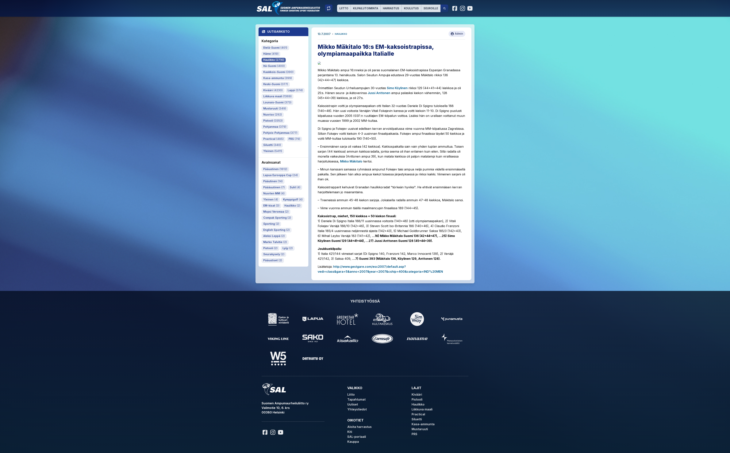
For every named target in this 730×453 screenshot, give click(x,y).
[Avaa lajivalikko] (328, 8)
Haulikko (341, 33)
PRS (414, 434)
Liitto (343, 8)
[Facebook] (455, 8)
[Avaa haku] (444, 8)
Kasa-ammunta (423, 424)
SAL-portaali (356, 437)
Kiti (349, 432)
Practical (418, 414)
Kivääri (417, 394)
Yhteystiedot (357, 409)
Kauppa (353, 441)
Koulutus (411, 8)
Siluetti (417, 419)
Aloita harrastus (359, 427)
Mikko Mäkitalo (351, 161)
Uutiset (352, 404)
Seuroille (431, 8)
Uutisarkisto (278, 31)
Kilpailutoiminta (365, 8)
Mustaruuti (420, 429)
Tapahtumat (356, 399)
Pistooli (417, 399)
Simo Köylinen (397, 88)
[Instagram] (462, 8)
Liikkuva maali (422, 409)
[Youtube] (470, 8)
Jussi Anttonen (379, 93)
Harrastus (391, 8)
